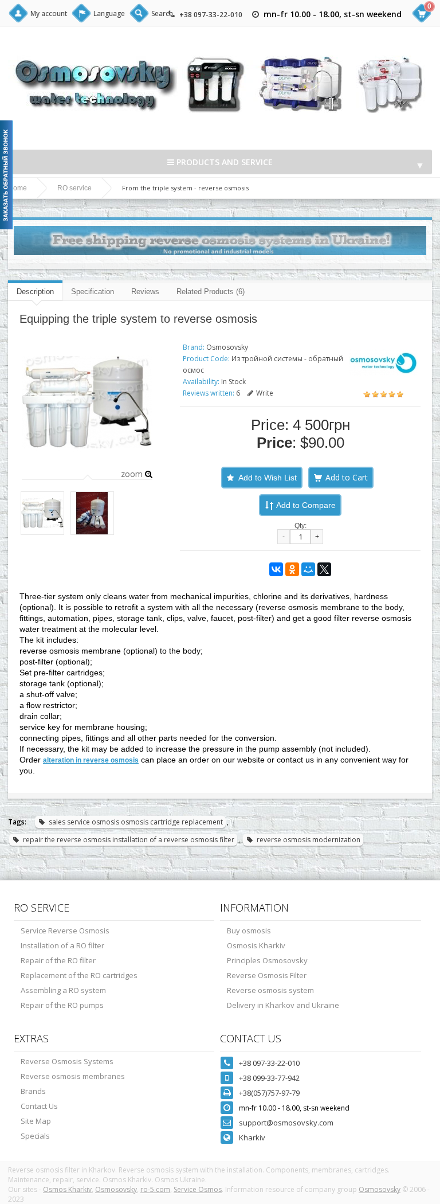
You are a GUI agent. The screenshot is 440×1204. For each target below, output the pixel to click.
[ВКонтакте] (276, 569)
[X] (324, 569)
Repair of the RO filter (58, 960)
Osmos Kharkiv (67, 1189)
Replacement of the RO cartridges (79, 975)
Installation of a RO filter (62, 945)
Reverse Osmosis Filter (267, 975)
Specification (92, 291)
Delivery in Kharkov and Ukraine (283, 1005)
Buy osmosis (249, 930)
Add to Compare (306, 505)
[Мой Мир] (308, 569)
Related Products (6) (210, 291)
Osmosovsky (227, 347)
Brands (33, 1091)
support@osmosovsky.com (286, 1122)
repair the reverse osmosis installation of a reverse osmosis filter (128, 840)
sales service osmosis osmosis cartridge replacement (136, 822)
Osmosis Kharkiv (256, 945)
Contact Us (39, 1106)
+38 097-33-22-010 (210, 14)
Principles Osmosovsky (267, 960)
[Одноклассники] (292, 569)
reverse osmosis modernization (308, 840)
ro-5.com (155, 1189)
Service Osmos (198, 1189)
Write (264, 393)
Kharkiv (252, 1137)
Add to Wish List (267, 477)
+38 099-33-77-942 (269, 1078)
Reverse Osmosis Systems (67, 1061)
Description (35, 291)
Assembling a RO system (63, 990)
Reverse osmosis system (270, 990)
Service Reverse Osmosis (65, 930)
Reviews (145, 291)
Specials (35, 1136)
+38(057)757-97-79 (269, 1093)
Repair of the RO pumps (62, 1005)
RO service (74, 188)
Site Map (36, 1121)
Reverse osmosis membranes (73, 1076)
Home (17, 188)
